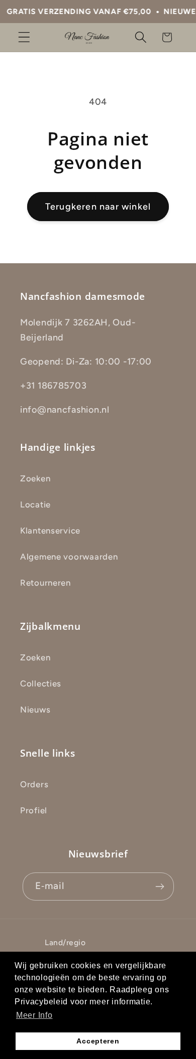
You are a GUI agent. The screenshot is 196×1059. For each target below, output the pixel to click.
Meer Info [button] (34, 1015)
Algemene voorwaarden (69, 557)
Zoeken (35, 478)
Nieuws (35, 709)
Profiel (33, 810)
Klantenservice (50, 530)
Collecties (40, 683)
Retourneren (45, 583)
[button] (24, 37)
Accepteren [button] (97, 1041)
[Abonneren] (160, 886)
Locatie (35, 504)
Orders (34, 784)
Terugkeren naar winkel (98, 206)
